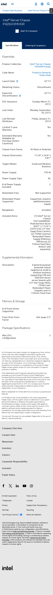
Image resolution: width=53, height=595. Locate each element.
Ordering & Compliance (35, 45)
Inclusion (6, 468)
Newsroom (7, 441)
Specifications (12, 45)
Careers (6, 455)
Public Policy (8, 475)
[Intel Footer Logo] (7, 567)
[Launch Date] (17, 81)
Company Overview (12, 428)
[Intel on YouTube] (24, 486)
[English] (42, 4)
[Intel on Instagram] (31, 486)
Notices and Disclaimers (15, 533)
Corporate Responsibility (14, 461)
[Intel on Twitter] (10, 486)
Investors (6, 448)
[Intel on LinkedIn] (17, 486)
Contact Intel (8, 435)
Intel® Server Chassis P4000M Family (40, 65)
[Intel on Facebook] (3, 486)
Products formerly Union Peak (41, 74)
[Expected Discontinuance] (19, 95)
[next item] (51, 10)
